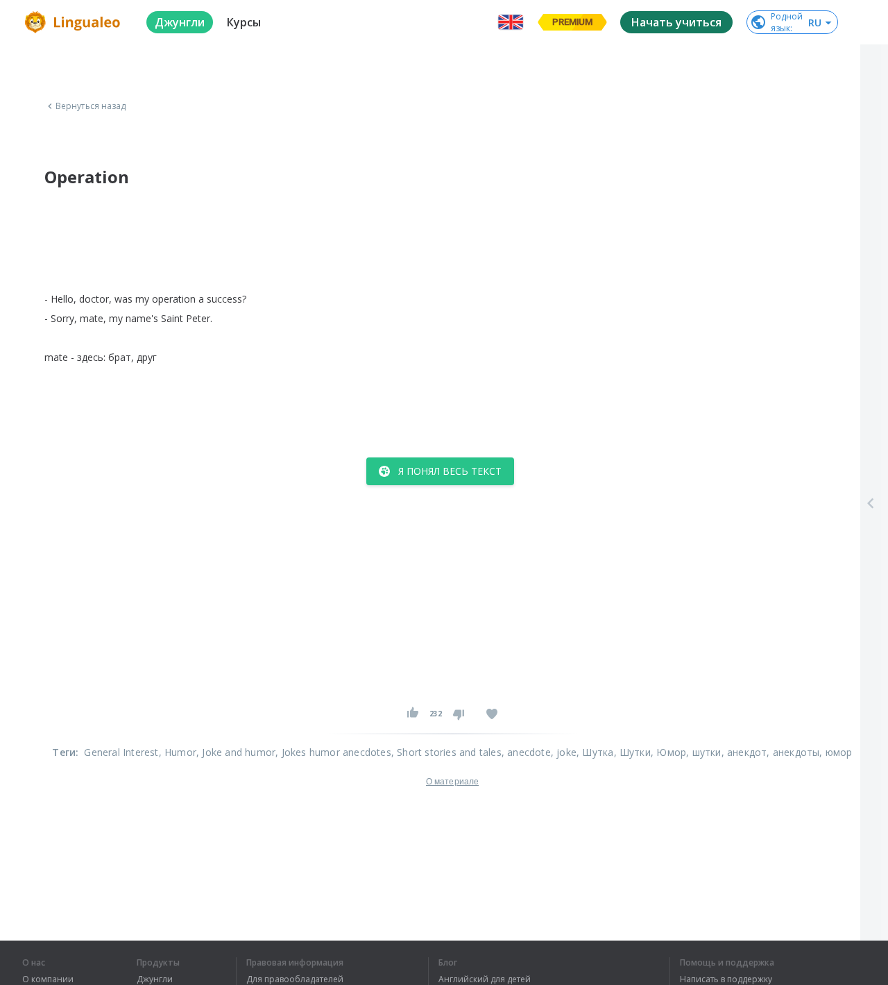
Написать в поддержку (726, 979)
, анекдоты (793, 752)
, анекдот (744, 752)
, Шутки (632, 752)
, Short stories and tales (446, 752)
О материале (452, 781)
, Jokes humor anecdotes (333, 752)
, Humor (177, 752)
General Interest (121, 752)
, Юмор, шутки (686, 752)
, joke (564, 752)
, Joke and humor (235, 752)
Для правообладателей (294, 979)
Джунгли (155, 979)
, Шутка (595, 752)
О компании (48, 979)
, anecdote (526, 752)
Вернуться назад (91, 106)
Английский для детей (484, 979)
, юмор (835, 752)
